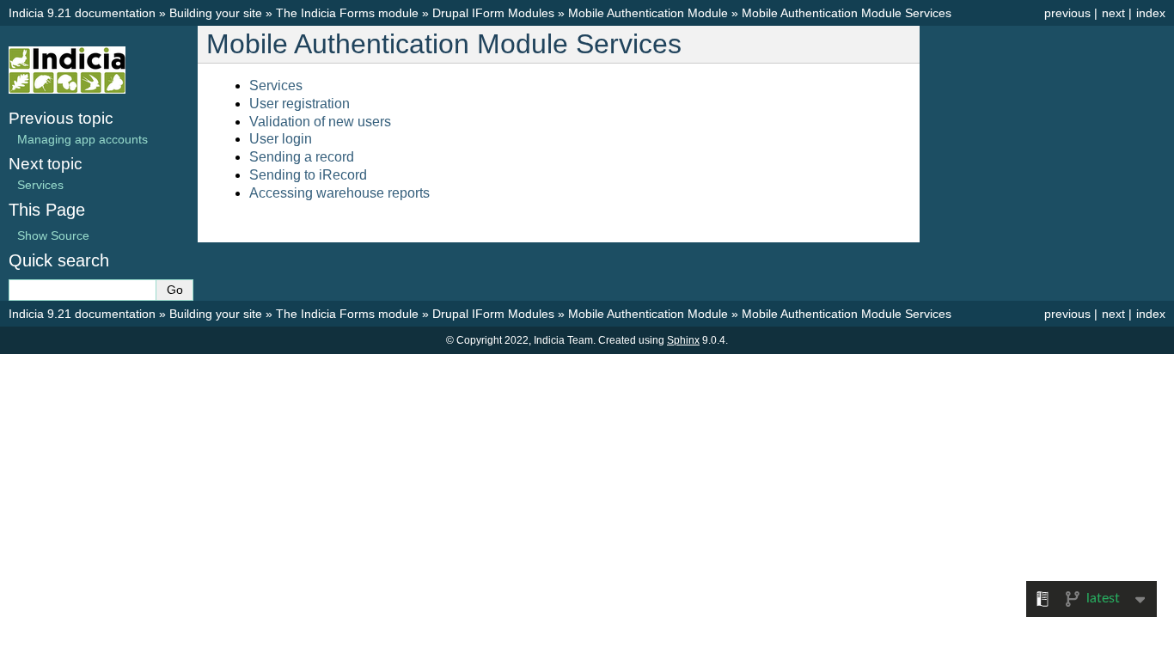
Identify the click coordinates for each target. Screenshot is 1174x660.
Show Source (53, 235)
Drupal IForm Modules (493, 13)
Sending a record (301, 157)
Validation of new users (320, 121)
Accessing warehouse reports (339, 193)
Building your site (215, 13)
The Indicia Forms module (347, 13)
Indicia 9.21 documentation (82, 13)
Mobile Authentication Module (648, 13)
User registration (299, 103)
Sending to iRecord (308, 175)
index (1150, 13)
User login (280, 138)
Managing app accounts (82, 139)
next (1113, 13)
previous (1067, 13)
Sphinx (683, 340)
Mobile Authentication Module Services (846, 13)
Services (276, 85)
